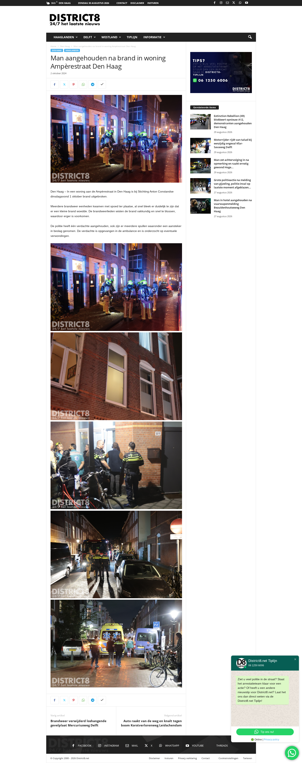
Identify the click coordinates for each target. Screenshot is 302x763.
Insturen (153, 3)
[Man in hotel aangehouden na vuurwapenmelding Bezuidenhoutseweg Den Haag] (200, 206)
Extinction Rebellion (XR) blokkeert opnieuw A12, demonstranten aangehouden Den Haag (233, 121)
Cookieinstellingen (228, 758)
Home (53, 46)
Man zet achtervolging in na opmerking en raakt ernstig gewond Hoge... (231, 163)
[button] (249, 37)
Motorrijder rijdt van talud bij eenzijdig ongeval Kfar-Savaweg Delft (233, 143)
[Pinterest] (73, 84)
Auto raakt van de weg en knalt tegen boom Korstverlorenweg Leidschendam (151, 723)
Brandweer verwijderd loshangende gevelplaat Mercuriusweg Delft (78, 723)
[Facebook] (214, 3)
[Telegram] (92, 84)
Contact (121, 3)
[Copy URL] (102, 84)
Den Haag (65, 46)
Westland (109, 37)
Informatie (152, 37)
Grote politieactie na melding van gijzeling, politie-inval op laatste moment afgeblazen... (232, 183)
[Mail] (227, 3)
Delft (87, 37)
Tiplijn (132, 37)
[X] (233, 3)
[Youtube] (246, 3)
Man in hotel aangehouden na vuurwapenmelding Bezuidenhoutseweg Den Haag (233, 205)
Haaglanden (64, 37)
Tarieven (247, 758)
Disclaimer (137, 3)
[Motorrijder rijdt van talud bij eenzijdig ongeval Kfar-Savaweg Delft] (200, 145)
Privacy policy (271, 739)
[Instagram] (221, 3)
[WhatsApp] (240, 3)
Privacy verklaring (187, 758)
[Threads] (252, 3)
